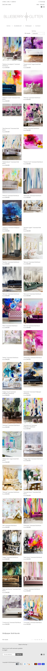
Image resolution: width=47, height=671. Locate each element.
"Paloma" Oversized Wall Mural (10, 195)
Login (4, 1)
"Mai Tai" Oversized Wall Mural (32, 326)
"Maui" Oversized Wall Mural (9, 326)
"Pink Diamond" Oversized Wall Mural (10, 129)
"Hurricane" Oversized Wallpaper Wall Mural (32, 392)
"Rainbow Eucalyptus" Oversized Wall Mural (11, 64)
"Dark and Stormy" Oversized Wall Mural (11, 589)
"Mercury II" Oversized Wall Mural (32, 294)
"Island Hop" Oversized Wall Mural (33, 357)
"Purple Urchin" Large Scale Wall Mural (32, 65)
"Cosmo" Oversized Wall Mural (32, 589)
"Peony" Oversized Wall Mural (31, 128)
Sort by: (34, 31)
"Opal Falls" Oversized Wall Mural (32, 195)
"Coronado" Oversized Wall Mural (32, 622)
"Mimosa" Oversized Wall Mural (32, 262)
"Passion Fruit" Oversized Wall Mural (33, 162)
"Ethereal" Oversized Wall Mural (10, 492)
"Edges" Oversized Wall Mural (10, 557)
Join (8, 1)
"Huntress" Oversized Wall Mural (11, 425)
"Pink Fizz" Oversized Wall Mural (32, 97)
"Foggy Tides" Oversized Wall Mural (33, 459)
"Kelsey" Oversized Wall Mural (10, 357)
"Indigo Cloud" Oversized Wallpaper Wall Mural (9, 392)
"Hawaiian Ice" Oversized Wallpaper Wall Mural (30, 426)
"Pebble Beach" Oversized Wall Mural (10, 162)
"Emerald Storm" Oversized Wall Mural (32, 492)
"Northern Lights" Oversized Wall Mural (32, 228)
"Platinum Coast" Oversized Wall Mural (11, 98)
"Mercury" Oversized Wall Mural (10, 294)
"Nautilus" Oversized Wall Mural (10, 262)
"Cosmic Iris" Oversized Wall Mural (11, 622)
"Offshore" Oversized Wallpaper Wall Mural (11, 228)
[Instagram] (44, 7)
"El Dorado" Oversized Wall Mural (32, 525)
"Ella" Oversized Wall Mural (9, 525)
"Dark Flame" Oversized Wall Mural (33, 557)
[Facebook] (41, 7)
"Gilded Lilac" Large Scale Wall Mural (10, 459)
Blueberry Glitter (15, 662)
